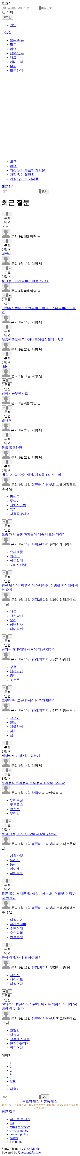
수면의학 (16, 932)
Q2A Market (32, 1148)
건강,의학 (39, 599)
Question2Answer (30, 1152)
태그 (13, 57)
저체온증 (16, 873)
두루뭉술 (16, 804)
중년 (13, 675)
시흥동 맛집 (49, 1101)
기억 (10, 12)
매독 (13, 611)
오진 (13, 620)
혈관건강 (16, 1047)
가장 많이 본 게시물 (24, 179)
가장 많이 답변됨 (22, 174)
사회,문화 (39, 544)
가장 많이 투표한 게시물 (27, 170)
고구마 (15, 718)
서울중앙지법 (20, 514)
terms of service (20, 1127)
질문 (13, 44)
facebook (16, 1141)
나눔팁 (6, 32)
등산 (13, 864)
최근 (13, 161)
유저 (13, 66)
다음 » (14, 1089)
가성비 (15, 556)
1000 (13, 1081)
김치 (13, 731)
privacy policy (19, 1130)
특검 (13, 509)
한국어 (36, 793)
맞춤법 (15, 809)
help (12, 1123)
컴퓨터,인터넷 (42, 484)
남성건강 (16, 671)
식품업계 (16, 560)
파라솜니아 (18, 924)
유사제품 (16, 552)
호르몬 (15, 680)
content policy (19, 1134)
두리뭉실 (16, 800)
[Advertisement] (40, 116)
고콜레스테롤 (20, 1039)
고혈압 (15, 1030)
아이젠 (15, 868)
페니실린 (16, 629)
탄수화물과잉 (20, 1043)
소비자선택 (18, 565)
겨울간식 (16, 726)
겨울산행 (16, 855)
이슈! (13, 49)
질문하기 (16, 70)
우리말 (15, 813)
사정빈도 (16, 979)
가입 (13, 25)
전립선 (15, 975)
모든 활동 (17, 40)
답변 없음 (17, 53)
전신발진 (16, 616)
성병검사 (16, 624)
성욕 (13, 667)
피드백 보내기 (20, 1119)
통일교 (15, 501)
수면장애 (16, 928)
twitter (14, 1138)
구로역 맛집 (31, 1101)
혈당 (13, 722)
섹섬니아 (16, 919)
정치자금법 (18, 505)
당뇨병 (15, 1034)
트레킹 (15, 860)
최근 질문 (9, 1111)
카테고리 (16, 62)
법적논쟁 (16, 937)
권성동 (15, 496)
